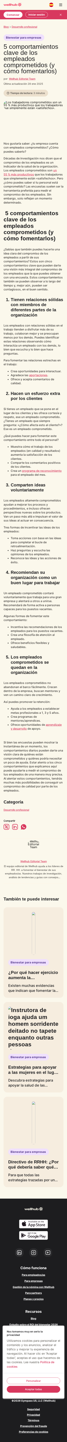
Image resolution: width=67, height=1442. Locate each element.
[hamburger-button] (60, 5)
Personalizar (33, 1380)
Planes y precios (34, 1298)
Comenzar (13, 14)
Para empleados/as (33, 1274)
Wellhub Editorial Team (22, 78)
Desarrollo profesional (16, 809)
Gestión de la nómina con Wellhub (33, 1286)
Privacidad (33, 1414)
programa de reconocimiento (42, 471)
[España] (51, 5)
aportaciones (38, 375)
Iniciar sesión (36, 14)
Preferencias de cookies (33, 1431)
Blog (6, 26)
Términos (33, 1420)
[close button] (60, 15)
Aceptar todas (33, 1389)
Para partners (33, 1292)
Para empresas (33, 1280)
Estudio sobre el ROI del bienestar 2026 (33, 1324)
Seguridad (33, 1409)
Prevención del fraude (33, 1426)
